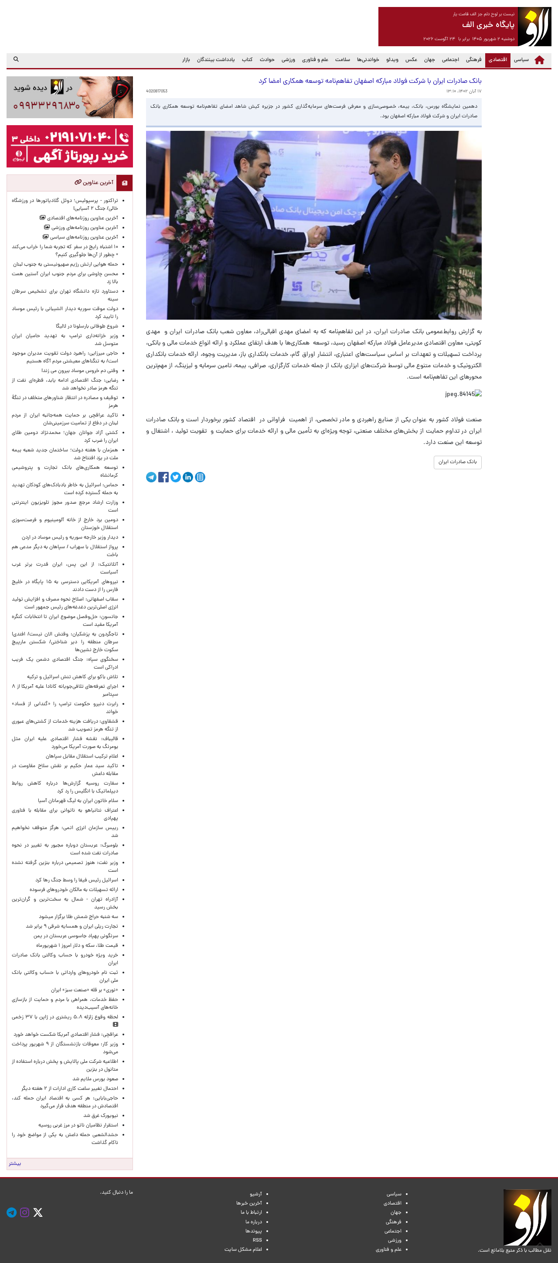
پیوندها (253, 1232)
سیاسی (521, 60)
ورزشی (288, 60)
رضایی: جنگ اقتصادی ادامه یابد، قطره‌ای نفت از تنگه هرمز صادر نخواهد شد (65, 385)
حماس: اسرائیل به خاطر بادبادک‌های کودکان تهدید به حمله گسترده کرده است (65, 489)
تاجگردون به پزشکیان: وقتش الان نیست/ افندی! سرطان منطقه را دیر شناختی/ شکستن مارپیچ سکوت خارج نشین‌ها (65, 642)
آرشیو (256, 1194)
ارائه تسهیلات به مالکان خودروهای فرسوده (74, 890)
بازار (186, 60)
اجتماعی (450, 60)
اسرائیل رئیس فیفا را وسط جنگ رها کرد (76, 880)
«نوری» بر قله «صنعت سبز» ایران (84, 990)
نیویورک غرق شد (100, 1116)
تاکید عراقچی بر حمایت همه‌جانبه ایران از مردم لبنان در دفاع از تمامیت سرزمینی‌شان (65, 419)
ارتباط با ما (251, 1213)
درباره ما (253, 1222)
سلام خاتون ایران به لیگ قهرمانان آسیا (78, 801)
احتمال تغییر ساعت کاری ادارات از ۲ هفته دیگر (69, 1089)
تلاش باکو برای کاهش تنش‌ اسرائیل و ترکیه (72, 677)
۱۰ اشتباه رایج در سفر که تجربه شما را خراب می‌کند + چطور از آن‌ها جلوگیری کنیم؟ (65, 251)
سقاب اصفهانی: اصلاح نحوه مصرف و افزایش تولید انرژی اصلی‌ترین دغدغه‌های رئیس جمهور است (65, 603)
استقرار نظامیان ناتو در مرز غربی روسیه (78, 1126)
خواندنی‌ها (368, 60)
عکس (411, 60)
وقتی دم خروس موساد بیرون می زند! (79, 371)
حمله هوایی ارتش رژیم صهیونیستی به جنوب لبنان (65, 265)
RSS (257, 1241)
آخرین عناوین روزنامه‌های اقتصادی (82, 218)
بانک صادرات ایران (458, 462)
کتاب (247, 60)
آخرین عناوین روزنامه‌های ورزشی (84, 228)
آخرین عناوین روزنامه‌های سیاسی (83, 238)
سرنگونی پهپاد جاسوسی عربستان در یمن (76, 936)
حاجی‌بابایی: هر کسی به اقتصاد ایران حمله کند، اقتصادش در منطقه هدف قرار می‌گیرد (65, 1102)
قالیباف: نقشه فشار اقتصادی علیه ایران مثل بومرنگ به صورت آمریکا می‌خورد (65, 743)
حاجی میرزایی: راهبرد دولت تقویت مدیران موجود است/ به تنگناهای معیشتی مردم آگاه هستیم (65, 357)
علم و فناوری (315, 60)
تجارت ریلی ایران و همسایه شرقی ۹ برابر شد (72, 927)
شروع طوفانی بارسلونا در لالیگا (87, 327)
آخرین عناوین (97, 183)
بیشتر (15, 1164)
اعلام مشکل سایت (243, 1250)
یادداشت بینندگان (216, 60)
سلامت (342, 60)
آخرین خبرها (249, 1204)
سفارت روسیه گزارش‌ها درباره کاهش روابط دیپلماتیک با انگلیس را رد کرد (65, 787)
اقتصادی (496, 60)
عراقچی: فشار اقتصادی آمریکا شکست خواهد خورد (66, 1035)
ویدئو (392, 60)
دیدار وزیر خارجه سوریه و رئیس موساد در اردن (70, 538)
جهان (429, 60)
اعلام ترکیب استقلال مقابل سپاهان (82, 757)
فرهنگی (474, 60)
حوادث (267, 60)
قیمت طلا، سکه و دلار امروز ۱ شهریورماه (77, 946)
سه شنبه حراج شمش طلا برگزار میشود (78, 917)
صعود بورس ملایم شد (95, 1079)
